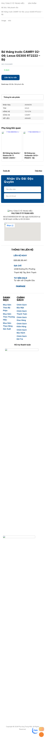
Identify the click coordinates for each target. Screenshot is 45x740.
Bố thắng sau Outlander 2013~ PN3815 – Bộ (31, 155)
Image (3, 21)
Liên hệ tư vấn (10, 77)
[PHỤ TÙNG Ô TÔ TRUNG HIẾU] (23, 211)
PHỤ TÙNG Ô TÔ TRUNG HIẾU (12, 3)
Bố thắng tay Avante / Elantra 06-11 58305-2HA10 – (11, 155)
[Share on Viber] (22, 89)
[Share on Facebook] (3, 89)
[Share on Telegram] (26, 89)
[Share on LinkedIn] (14, 89)
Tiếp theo (38, 171)
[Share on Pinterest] (10, 89)
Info (9, 21)
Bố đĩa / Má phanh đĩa (9, 7)
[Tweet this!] (7, 89)
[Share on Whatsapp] (18, 89)
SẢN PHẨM (32, 3)
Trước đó (6, 171)
